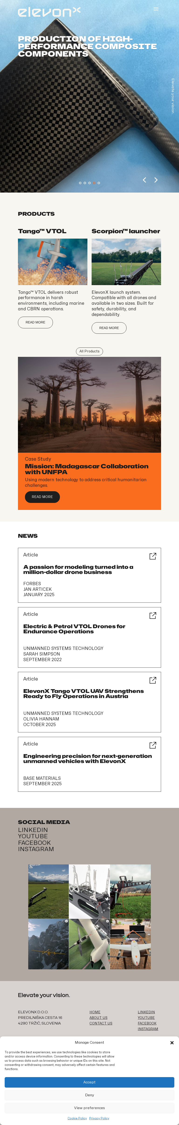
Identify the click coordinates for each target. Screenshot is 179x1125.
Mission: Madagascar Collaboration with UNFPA (86, 469)
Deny (89, 1095)
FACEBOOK (34, 843)
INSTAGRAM (36, 849)
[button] (172, 1042)
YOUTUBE (33, 836)
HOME (95, 1012)
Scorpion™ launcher (126, 231)
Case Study (38, 459)
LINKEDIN (33, 830)
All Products (89, 351)
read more (35, 322)
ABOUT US (98, 1017)
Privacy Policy (99, 1118)
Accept (89, 1082)
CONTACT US (101, 1023)
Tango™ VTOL (42, 231)
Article (30, 555)
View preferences (89, 1108)
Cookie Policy (77, 1118)
